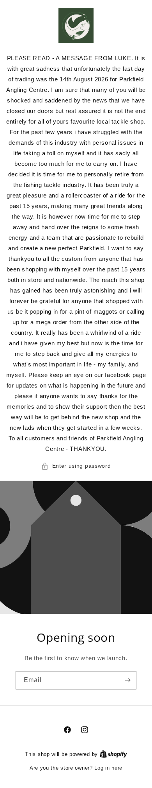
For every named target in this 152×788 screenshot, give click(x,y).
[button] (76, 466)
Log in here (108, 768)
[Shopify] (113, 754)
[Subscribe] (127, 680)
